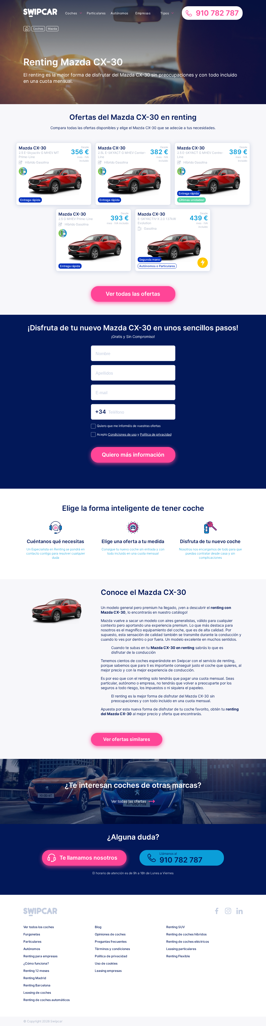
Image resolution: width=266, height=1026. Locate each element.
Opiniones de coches (110, 934)
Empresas (142, 13)
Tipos (164, 13)
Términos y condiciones (112, 949)
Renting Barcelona (36, 985)
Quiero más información (133, 454)
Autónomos (119, 13)
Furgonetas (31, 934)
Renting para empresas (40, 956)
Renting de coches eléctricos (187, 941)
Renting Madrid (34, 978)
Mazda (52, 28)
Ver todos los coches (38, 927)
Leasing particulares (181, 949)
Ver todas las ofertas (133, 294)
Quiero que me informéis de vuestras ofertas (129, 426)
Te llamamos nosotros (88, 857)
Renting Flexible (178, 956)
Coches (71, 13)
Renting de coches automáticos (46, 1000)
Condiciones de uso (122, 434)
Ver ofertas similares (126, 739)
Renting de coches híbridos (186, 934)
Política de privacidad (155, 434)
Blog (98, 927)
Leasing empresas (108, 971)
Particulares (96, 13)
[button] (40, 15)
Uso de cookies (106, 963)
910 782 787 (217, 13)
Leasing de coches (37, 992)
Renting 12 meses (36, 971)
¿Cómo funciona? (36, 963)
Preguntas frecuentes (111, 941)
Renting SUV (175, 927)
